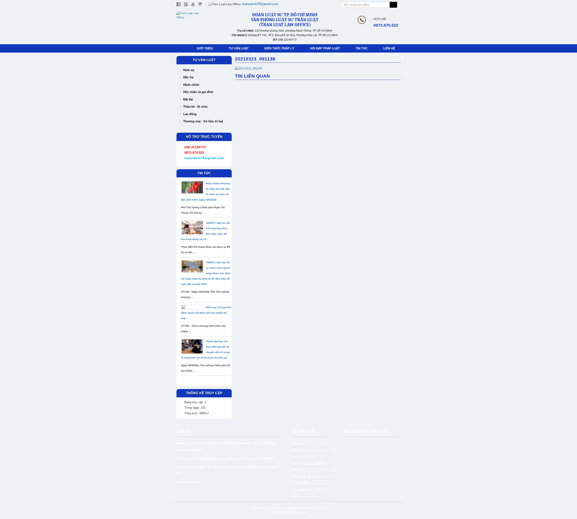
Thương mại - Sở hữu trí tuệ (203, 121)
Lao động (190, 114)
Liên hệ (389, 48)
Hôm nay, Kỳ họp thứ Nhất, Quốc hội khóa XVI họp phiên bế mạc (206, 313)
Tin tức (362, 48)
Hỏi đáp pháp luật (325, 48)
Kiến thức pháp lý (279, 48)
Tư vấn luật (239, 48)
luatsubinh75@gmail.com (260, 4)
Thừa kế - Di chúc (195, 106)
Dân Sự (188, 77)
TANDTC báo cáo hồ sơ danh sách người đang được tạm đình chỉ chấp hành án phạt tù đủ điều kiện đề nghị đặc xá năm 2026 (205, 273)
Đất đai (188, 99)
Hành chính (191, 84)
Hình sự (188, 70)
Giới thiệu (205, 48)
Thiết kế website (280, 512)
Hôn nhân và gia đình (198, 92)
